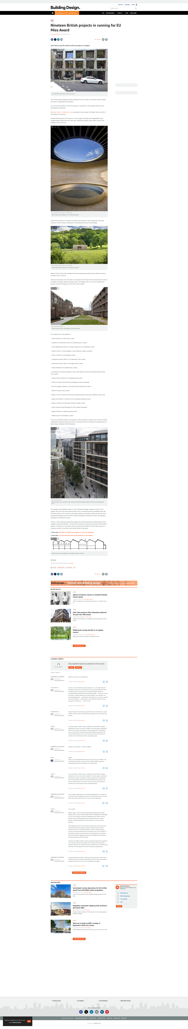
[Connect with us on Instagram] (102, 1012)
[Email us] (97, 1012)
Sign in (89, 36)
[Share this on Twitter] (55, 39)
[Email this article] (61, 39)
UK (74, 567)
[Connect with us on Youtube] (107, 1012)
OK (29, 1021)
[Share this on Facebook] (52, 39)
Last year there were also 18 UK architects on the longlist (75, 535)
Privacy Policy (101, 1018)
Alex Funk (87, 910)
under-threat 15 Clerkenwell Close (63, 112)
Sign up (119, 906)
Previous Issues (57, 1000)
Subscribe (127, 4)
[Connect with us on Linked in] (91, 1012)
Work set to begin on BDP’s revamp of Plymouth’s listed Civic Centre (86, 924)
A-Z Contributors (103, 1000)
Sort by (53, 672)
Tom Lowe (89, 617)
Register (120, 4)
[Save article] (106, 39)
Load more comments (79, 872)
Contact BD (116, 1018)
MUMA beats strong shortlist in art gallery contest (88, 631)
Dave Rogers (88, 927)
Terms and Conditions (81, 1018)
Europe (54, 567)
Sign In (133, 4)
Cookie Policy (92, 1018)
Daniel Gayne (88, 892)
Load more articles (79, 645)
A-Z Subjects (80, 1000)
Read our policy (17, 1022)
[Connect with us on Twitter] (86, 1012)
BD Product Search (126, 1000)
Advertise (124, 1018)
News (52, 21)
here (72, 563)
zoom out (58, 50)
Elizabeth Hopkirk (56, 34)
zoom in (55, 50)
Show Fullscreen (52, 50)
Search (136, 8)
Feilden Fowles (61, 567)
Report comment (81, 681)
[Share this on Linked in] (58, 39)
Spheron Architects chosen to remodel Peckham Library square (90, 596)
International (69, 567)
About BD (109, 1018)
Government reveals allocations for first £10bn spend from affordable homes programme (90, 889)
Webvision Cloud (97, 1023)
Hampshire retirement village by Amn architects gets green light (90, 907)
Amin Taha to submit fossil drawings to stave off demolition (76, 532)
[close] (107, 36)
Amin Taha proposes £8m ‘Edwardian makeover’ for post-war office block (90, 613)
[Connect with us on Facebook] (81, 1012)
